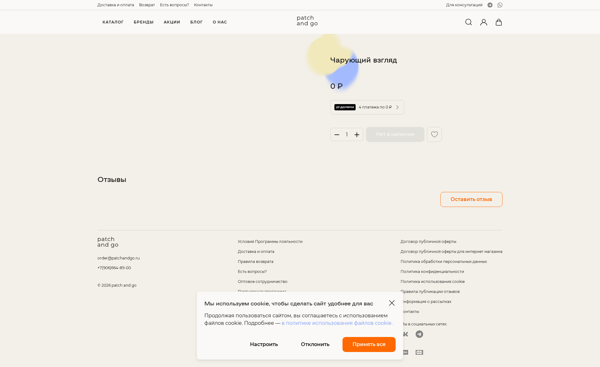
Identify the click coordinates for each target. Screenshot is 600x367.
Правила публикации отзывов (430, 291)
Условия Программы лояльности (270, 241)
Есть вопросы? (174, 5)
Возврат (147, 5)
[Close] (392, 303)
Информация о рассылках (426, 301)
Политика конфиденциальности (432, 271)
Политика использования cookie (433, 281)
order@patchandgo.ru (119, 258)
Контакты (203, 5)
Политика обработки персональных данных (444, 261)
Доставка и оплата (116, 5)
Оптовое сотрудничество (263, 281)
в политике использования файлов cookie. (337, 323)
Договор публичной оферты (428, 241)
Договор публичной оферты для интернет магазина (451, 251)
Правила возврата (255, 261)
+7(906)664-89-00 (114, 267)
